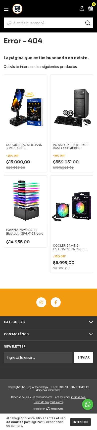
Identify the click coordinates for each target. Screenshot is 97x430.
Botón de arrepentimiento (48, 402)
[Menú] (7, 8)
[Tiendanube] (48, 409)
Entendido (80, 422)
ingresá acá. (78, 397)
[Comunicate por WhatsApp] (87, 404)
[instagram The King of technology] (41, 302)
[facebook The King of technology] (56, 302)
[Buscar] (87, 22)
